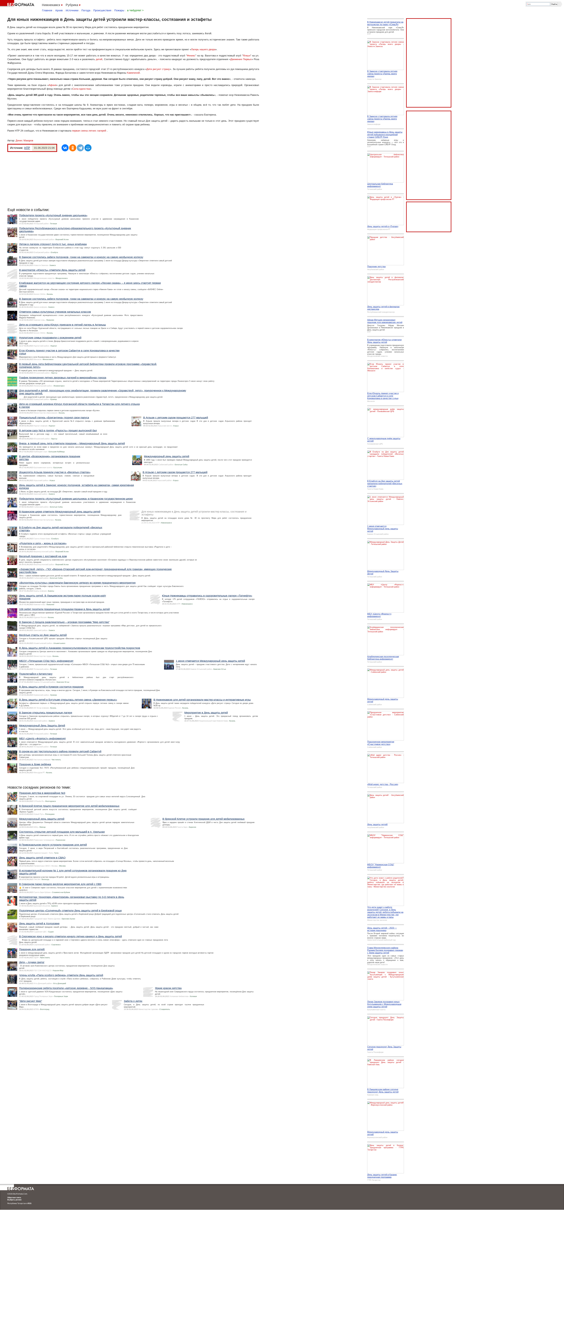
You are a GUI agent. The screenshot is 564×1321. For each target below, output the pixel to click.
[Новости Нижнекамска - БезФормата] (17, 3)
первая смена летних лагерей (89, 130)
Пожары (119, 10)
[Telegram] (80, 147)
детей (99, 59)
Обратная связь (14, 1198)
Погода (85, 10)
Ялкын (246, 55)
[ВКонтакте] (65, 147)
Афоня (52, 85)
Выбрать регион (14, 1200)
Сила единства (81, 88)
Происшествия (102, 10)
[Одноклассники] (72, 147)
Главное (47, 10)
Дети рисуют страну (158, 69)
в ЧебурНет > (135, 10)
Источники (72, 10)
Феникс (191, 55)
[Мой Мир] (88, 147)
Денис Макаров (24, 140)
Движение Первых (241, 59)
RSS (29, 1203)
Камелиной (133, 72)
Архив (59, 10)
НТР (27, 147)
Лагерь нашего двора (203, 49)
